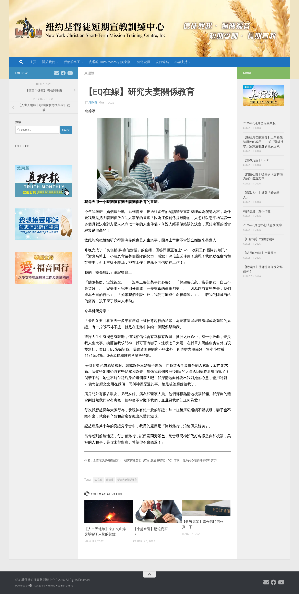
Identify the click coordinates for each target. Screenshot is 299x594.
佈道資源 (143, 62)
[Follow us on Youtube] (69, 73)
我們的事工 (72, 62)
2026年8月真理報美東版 (259, 123)
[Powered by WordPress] (30, 585)
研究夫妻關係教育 (127, 479)
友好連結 (162, 62)
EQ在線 (98, 479)
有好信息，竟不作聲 (257, 211)
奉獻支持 (181, 62)
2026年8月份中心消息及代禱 (262, 225)
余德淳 (109, 479)
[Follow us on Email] (56, 73)
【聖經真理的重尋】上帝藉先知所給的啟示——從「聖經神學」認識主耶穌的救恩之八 (263, 141)
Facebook (22, 146)
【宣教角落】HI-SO (256, 160)
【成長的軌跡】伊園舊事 (260, 253)
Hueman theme (64, 585)
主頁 (33, 62)
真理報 (89, 73)
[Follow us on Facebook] (63, 73)
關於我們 (48, 62)
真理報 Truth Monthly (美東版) (110, 62)
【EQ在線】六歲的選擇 (258, 239)
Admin (92, 102)
